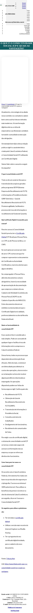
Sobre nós (27, 25)
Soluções (27, 14)
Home (28, 10)
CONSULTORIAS (24, 33)
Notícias (27, 15)
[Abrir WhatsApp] (4, 608)
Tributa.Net (10, 559)
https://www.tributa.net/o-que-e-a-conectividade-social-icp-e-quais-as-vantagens (14, 567)
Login (28, 19)
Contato (27, 17)
